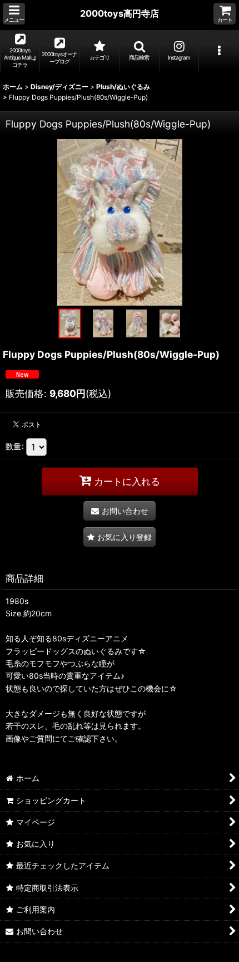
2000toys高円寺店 (119, 13)
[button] (14, 13)
